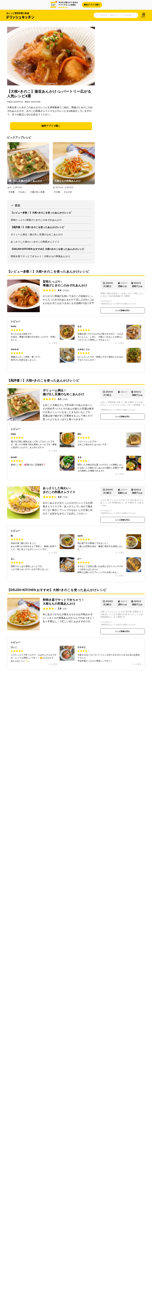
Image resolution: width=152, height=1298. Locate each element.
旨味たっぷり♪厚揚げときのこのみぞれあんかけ (36, 219)
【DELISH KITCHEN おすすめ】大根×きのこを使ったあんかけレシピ (47, 249)
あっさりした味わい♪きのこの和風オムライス (35, 241)
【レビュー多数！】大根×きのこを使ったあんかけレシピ (41, 212)
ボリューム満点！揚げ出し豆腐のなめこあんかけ (37, 234)
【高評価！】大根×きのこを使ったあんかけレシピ (37, 227)
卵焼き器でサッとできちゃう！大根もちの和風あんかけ (40, 256)
